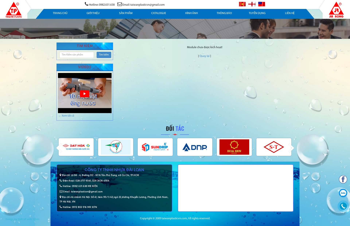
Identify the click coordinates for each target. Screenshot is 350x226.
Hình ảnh (191, 13)
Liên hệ (290, 13)
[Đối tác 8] (234, 147)
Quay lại (205, 56)
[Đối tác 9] (274, 147)
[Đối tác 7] (195, 147)
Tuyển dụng (257, 13)
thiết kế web (25, 219)
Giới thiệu (93, 13)
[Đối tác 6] (155, 147)
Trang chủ (60, 13)
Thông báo (224, 13)
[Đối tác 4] (76, 147)
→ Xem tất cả (66, 115)
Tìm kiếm (104, 54)
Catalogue (158, 13)
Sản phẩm (126, 13)
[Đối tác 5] (115, 147)
